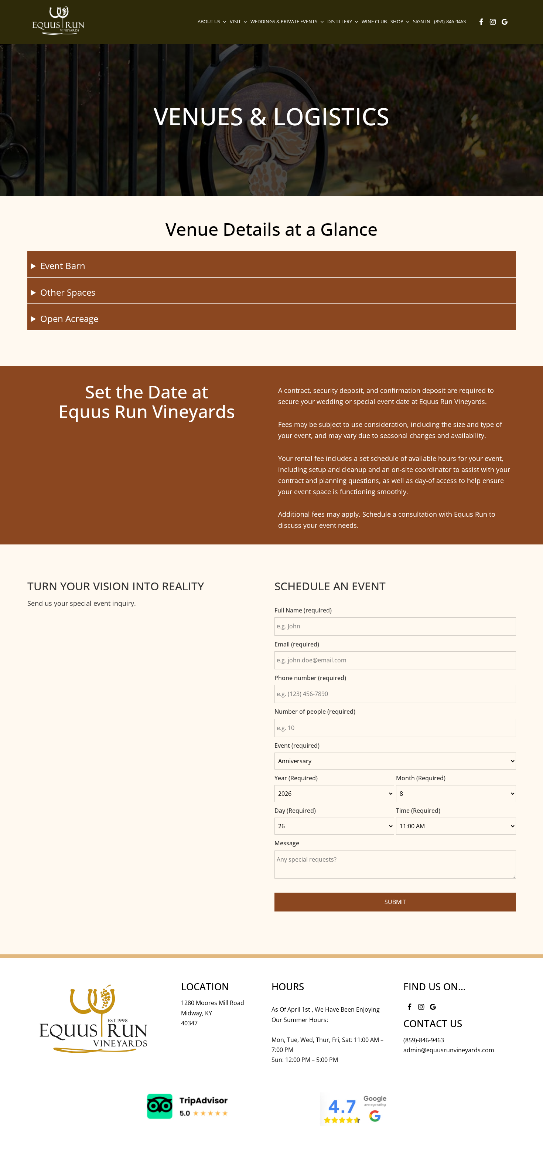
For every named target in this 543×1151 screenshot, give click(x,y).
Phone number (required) (310, 678)
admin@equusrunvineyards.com (448, 1050)
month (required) (420, 778)
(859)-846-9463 (423, 1040)
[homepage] (58, 20)
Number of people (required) (314, 711)
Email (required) (296, 644)
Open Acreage (69, 318)
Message (286, 843)
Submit (395, 902)
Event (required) (297, 745)
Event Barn (62, 265)
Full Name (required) (303, 610)
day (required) (295, 811)
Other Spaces (67, 292)
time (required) (418, 811)
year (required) (296, 778)
